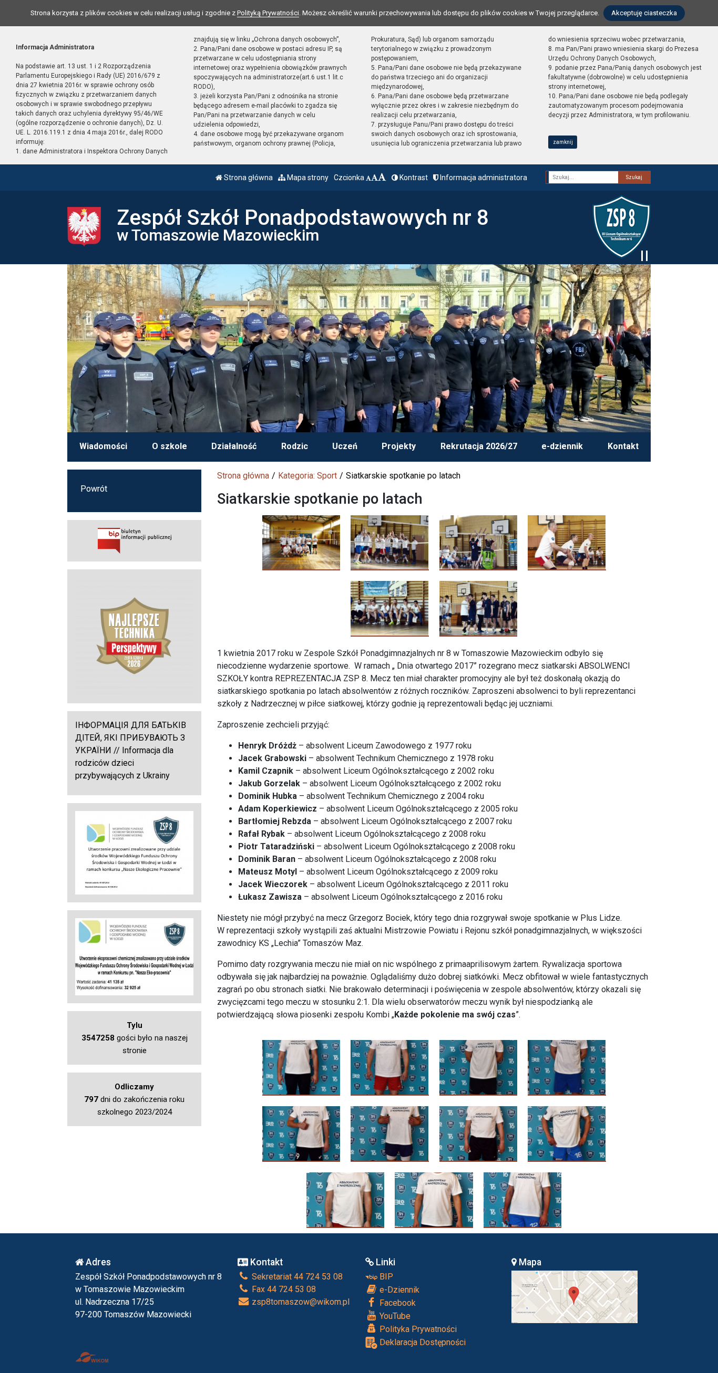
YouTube (394, 1316)
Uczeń (344, 446)
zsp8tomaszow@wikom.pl (300, 1302)
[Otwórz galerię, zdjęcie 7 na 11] (478, 1133)
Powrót (93, 489)
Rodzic (294, 446)
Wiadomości (103, 446)
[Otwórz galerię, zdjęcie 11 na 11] (523, 1199)
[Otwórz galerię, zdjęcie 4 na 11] (567, 1067)
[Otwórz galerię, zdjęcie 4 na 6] (567, 542)
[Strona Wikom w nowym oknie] (91, 1357)
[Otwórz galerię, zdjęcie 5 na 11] (301, 1133)
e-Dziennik (398, 1290)
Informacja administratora (482, 177)
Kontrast (413, 177)
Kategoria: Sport (307, 476)
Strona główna (247, 177)
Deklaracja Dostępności (421, 1342)
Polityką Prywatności (268, 13)
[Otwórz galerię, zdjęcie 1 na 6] (301, 542)
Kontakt (623, 446)
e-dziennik (562, 446)
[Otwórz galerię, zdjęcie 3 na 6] (478, 542)
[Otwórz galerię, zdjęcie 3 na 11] (478, 1067)
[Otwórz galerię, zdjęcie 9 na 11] (345, 1199)
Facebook (396, 1303)
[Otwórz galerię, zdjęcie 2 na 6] (390, 542)
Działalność (234, 446)
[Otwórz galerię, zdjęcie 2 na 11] (390, 1067)
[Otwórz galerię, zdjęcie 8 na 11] (567, 1133)
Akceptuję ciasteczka (644, 13)
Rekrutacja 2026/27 (478, 446)
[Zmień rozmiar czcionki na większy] (374, 177)
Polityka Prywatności (417, 1329)
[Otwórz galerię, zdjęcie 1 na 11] (301, 1067)
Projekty (399, 446)
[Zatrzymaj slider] (644, 256)
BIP (385, 1277)
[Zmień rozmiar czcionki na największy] (382, 177)
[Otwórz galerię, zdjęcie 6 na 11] (390, 1133)
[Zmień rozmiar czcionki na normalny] (368, 177)
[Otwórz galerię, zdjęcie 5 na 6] (390, 608)
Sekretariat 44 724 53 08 (296, 1277)
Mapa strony (307, 177)
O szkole (169, 446)
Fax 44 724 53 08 (283, 1289)
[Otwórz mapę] (574, 1296)
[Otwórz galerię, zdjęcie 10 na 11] (434, 1199)
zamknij (563, 142)
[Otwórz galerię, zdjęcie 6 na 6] (478, 608)
